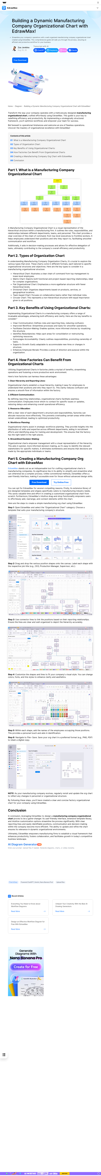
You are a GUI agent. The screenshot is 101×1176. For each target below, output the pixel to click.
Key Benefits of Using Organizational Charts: (34, 148)
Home (10, 106)
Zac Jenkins (23, 47)
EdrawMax (13, 468)
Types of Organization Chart (27, 144)
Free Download (20, 60)
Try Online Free (61, 482)
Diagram (18, 106)
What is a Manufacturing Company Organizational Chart (40, 140)
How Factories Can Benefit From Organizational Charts (39, 152)
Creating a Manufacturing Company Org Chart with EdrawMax (43, 156)
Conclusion (19, 160)
